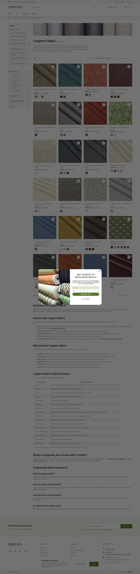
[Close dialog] (100, 271)
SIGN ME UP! (86, 294)
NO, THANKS (86, 299)
